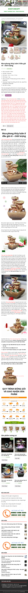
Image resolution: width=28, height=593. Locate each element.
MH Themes (23, 591)
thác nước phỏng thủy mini (13, 122)
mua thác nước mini (9, 109)
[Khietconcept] (14, 5)
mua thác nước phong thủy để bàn (12, 110)
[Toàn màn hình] (25, 183)
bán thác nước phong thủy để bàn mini (10, 101)
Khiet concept (20, 154)
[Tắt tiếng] (23, 183)
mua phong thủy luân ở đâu (10, 269)
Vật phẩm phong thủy (10, 18)
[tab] (4, 126)
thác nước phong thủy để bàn (8, 120)
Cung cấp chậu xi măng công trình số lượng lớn (11, 503)
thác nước (16, 117)
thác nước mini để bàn (15, 268)
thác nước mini (22, 119)
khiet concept (17, 312)
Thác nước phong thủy (11, 99)
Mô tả (4, 126)
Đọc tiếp (17, 458)
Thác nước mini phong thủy (6, 255)
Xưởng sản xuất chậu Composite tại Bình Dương (11, 498)
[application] (14, 171)
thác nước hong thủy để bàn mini (11, 119)
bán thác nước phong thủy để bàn (17, 100)
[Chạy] (3, 183)
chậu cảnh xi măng (13, 355)
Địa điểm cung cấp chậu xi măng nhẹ (9, 506)
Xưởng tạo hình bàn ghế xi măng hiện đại (10, 496)
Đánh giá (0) (10, 126)
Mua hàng (8, 95)
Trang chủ (3, 18)
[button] (14, 171)
